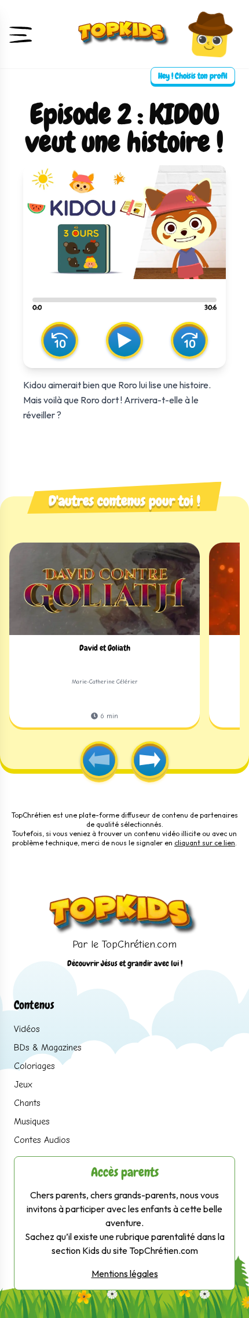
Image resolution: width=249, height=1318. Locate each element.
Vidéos (27, 1029)
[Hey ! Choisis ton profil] (210, 34)
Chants (27, 1103)
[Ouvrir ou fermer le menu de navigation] (20, 34)
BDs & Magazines (48, 1047)
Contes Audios (42, 1140)
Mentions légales (124, 1273)
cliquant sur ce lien (204, 842)
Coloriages (34, 1066)
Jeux (23, 1084)
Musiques (32, 1121)
